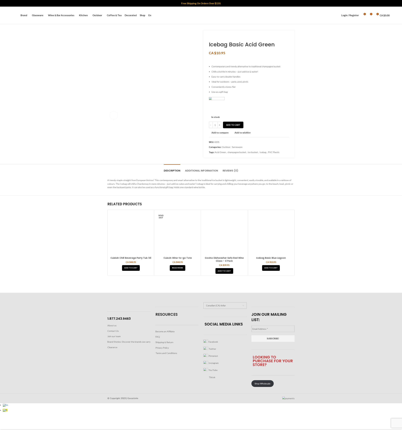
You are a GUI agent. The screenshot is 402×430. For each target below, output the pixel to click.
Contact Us (113, 331)
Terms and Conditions (166, 353)
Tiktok (211, 377)
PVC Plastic (274, 152)
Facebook (213, 341)
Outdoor (226, 147)
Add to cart (233, 125)
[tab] (172, 169)
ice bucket (253, 152)
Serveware (237, 147)
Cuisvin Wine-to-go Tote (177, 257)
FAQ (157, 336)
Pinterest (213, 356)
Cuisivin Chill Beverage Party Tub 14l (130, 257)
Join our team (114, 336)
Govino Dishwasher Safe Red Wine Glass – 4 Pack (224, 259)
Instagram (213, 363)
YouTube (212, 370)
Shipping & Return (164, 342)
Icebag (263, 152)
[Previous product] (210, 36)
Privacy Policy (162, 347)
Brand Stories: (114, 341)
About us (112, 325)
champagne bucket (237, 152)
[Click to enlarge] (114, 115)
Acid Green (220, 152)
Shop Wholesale (262, 383)
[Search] (16, 15)
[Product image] (131, 233)
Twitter (212, 348)
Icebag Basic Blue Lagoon (271, 257)
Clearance (112, 347)
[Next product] (216, 36)
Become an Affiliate (165, 331)
